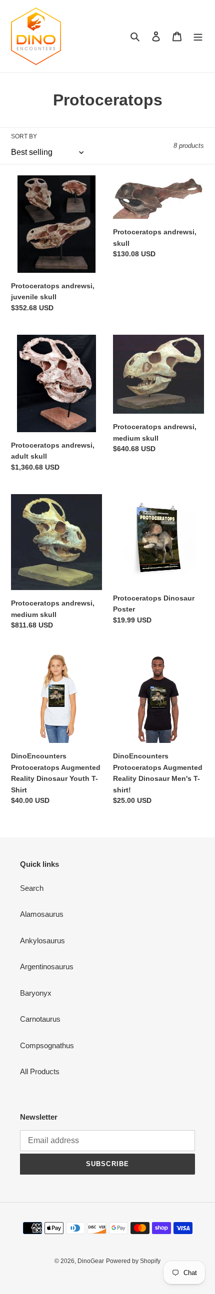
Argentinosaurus (47, 966)
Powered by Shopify (133, 1261)
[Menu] (198, 36)
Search (32, 888)
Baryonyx (36, 993)
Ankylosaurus (42, 940)
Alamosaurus (42, 914)
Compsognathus (47, 1045)
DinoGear (91, 1261)
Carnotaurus (40, 1019)
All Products (40, 1071)
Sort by (24, 136)
